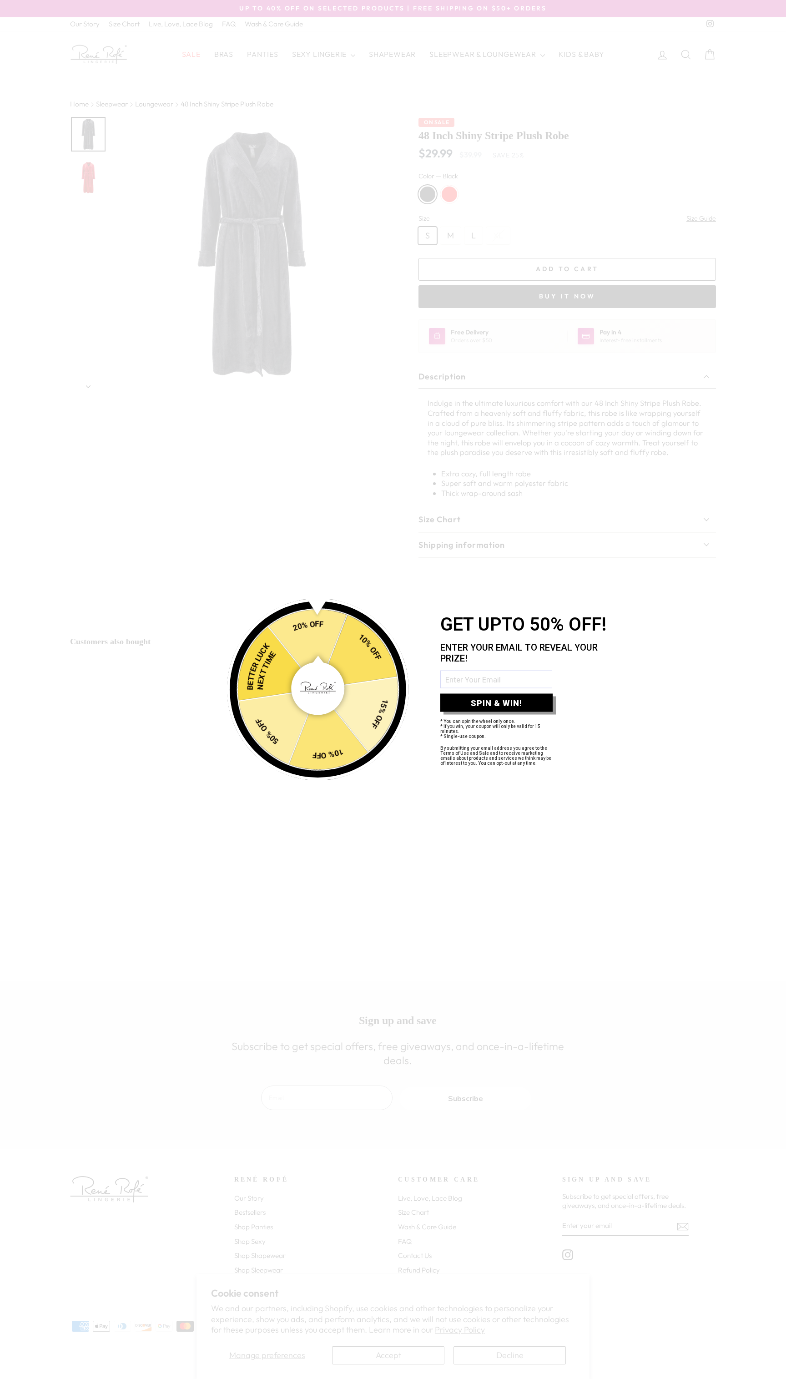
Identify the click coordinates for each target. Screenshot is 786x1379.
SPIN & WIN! (496, 702)
